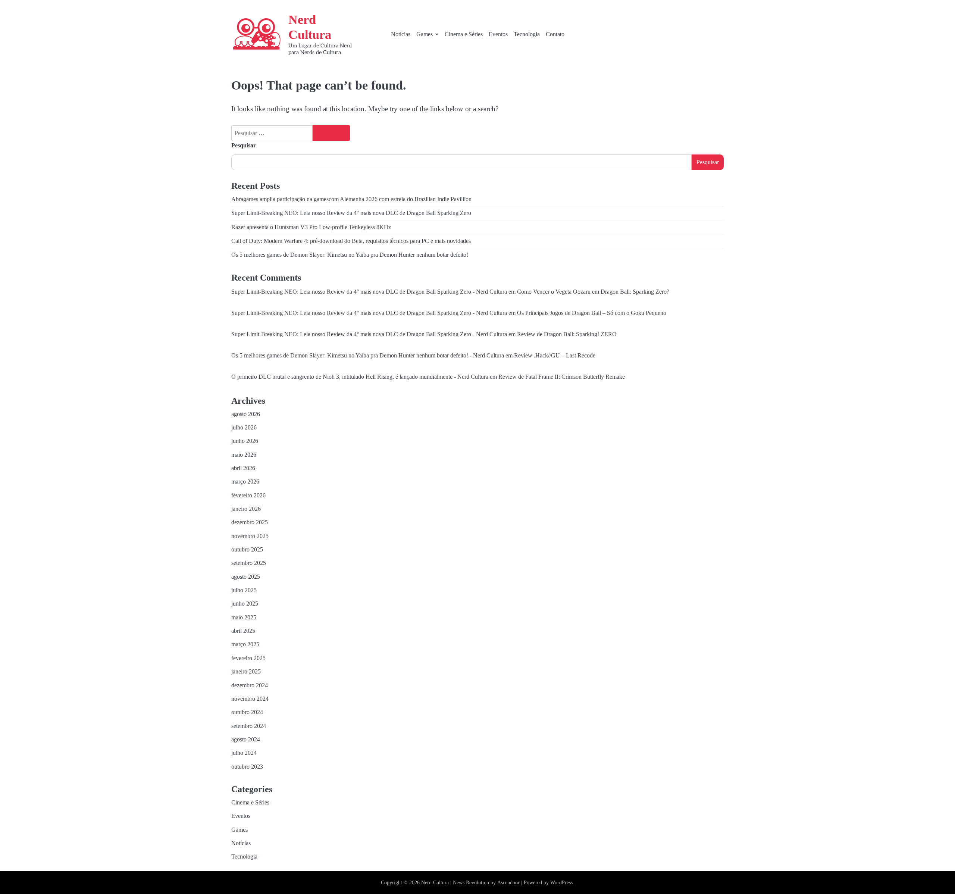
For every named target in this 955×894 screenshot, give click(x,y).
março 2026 (245, 481)
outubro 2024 (247, 712)
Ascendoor (508, 882)
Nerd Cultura (435, 882)
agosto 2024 (245, 739)
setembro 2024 (248, 726)
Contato (555, 34)
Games (424, 34)
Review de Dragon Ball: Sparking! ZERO (567, 334)
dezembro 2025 (249, 522)
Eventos (498, 34)
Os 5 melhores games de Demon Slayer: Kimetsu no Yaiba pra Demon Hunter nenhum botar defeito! (349, 254)
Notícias (400, 34)
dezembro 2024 (249, 685)
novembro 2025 (250, 536)
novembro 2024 (250, 698)
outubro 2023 (247, 766)
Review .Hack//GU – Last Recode (554, 355)
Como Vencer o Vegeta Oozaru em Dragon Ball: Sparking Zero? (593, 291)
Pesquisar (243, 145)
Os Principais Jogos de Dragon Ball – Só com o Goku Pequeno (591, 313)
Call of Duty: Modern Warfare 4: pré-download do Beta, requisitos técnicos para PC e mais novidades (351, 241)
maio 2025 (243, 617)
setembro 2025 (248, 563)
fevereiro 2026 (248, 495)
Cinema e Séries (464, 34)
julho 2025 (244, 590)
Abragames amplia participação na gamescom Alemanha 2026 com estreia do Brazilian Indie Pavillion (351, 199)
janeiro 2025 (246, 671)
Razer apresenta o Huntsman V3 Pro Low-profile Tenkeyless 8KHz (311, 227)
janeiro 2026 (246, 509)
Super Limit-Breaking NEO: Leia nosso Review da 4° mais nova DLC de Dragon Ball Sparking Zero (351, 213)
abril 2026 (243, 468)
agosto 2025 (245, 576)
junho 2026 (244, 441)
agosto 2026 (245, 414)
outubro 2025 (247, 549)
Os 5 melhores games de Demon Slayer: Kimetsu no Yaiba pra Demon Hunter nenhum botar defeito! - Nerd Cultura (367, 355)
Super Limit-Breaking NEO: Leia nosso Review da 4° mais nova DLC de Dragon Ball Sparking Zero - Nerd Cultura (369, 291)
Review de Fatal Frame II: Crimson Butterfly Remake (561, 376)
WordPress (561, 882)
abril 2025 (243, 631)
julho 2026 (244, 427)
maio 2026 (243, 454)
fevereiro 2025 (248, 658)
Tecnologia (527, 34)
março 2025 (245, 644)
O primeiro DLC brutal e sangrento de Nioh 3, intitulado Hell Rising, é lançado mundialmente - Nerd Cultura (359, 376)
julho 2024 (244, 753)
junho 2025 (244, 603)
